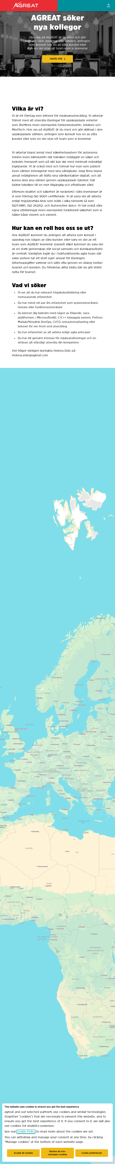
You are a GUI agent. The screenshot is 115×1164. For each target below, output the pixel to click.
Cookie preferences (91, 1153)
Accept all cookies (23, 1153)
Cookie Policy (26, 1131)
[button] (108, 6)
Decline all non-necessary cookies (57, 1153)
